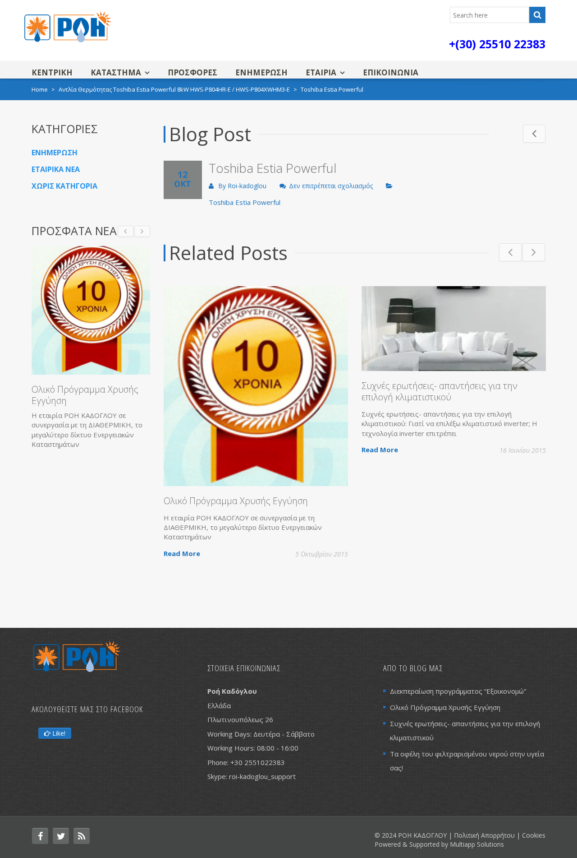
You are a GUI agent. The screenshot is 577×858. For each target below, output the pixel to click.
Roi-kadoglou (247, 185)
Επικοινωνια (390, 72)
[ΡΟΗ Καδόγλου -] (68, 26)
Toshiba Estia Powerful (244, 202)
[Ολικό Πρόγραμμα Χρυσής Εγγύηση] (91, 310)
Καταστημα (116, 72)
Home (40, 89)
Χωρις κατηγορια (64, 186)
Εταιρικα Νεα (56, 169)
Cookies (533, 835)
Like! (57, 733)
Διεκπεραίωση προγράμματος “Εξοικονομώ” (458, 691)
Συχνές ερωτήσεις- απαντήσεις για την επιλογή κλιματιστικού (439, 391)
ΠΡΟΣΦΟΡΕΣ (192, 72)
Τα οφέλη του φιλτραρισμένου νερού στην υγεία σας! (467, 760)
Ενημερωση (261, 72)
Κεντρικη (52, 72)
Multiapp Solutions (477, 844)
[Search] (537, 15)
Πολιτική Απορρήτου (484, 835)
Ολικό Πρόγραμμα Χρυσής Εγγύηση (236, 501)
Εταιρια (321, 72)
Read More (182, 553)
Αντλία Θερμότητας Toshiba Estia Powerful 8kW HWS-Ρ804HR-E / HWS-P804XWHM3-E (174, 89)
